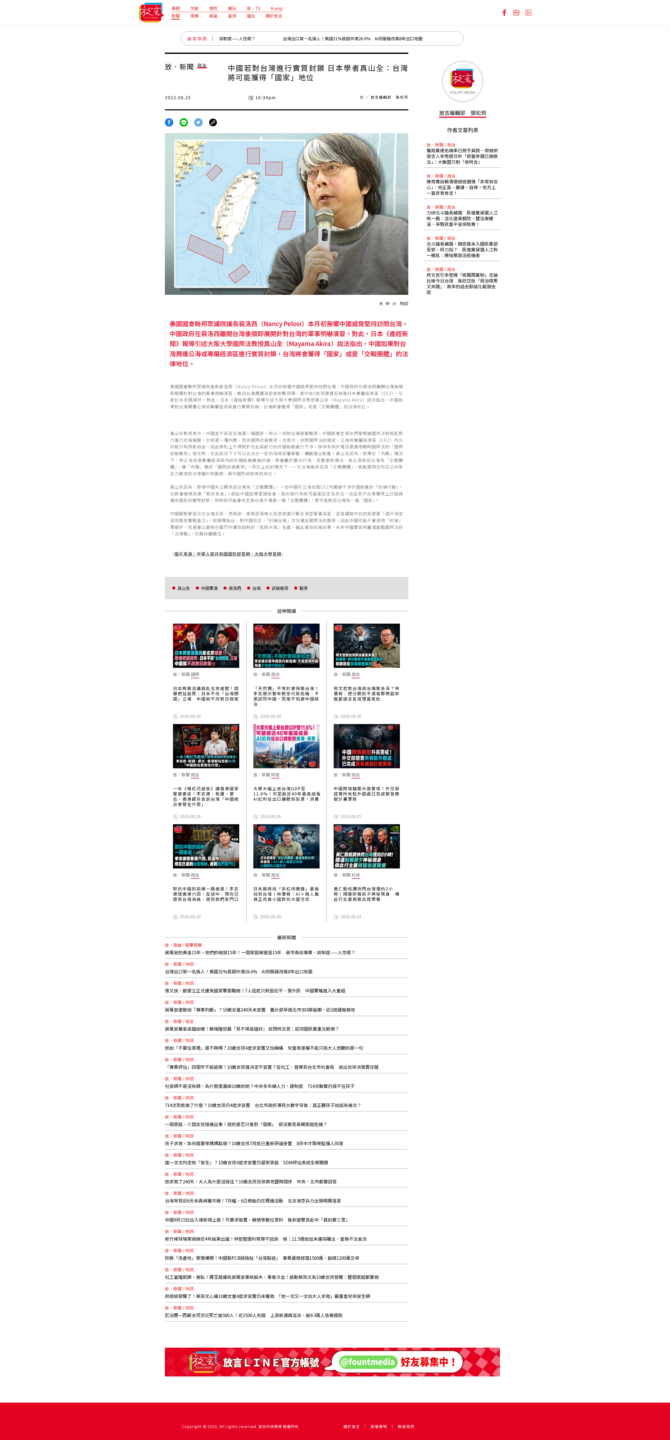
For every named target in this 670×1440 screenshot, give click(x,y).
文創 (194, 8)
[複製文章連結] (213, 121)
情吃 (213, 8)
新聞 (175, 16)
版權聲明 (379, 1426)
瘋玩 (232, 8)
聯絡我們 (406, 1426)
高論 (213, 16)
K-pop (277, 8)
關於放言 (274, 16)
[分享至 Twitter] (198, 121)
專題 (175, 8)
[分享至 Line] (184, 121)
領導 (194, 16)
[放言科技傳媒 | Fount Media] (151, 12)
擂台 (251, 16)
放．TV (253, 8)
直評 (232, 16)
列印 (404, 303)
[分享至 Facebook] (169, 121)
